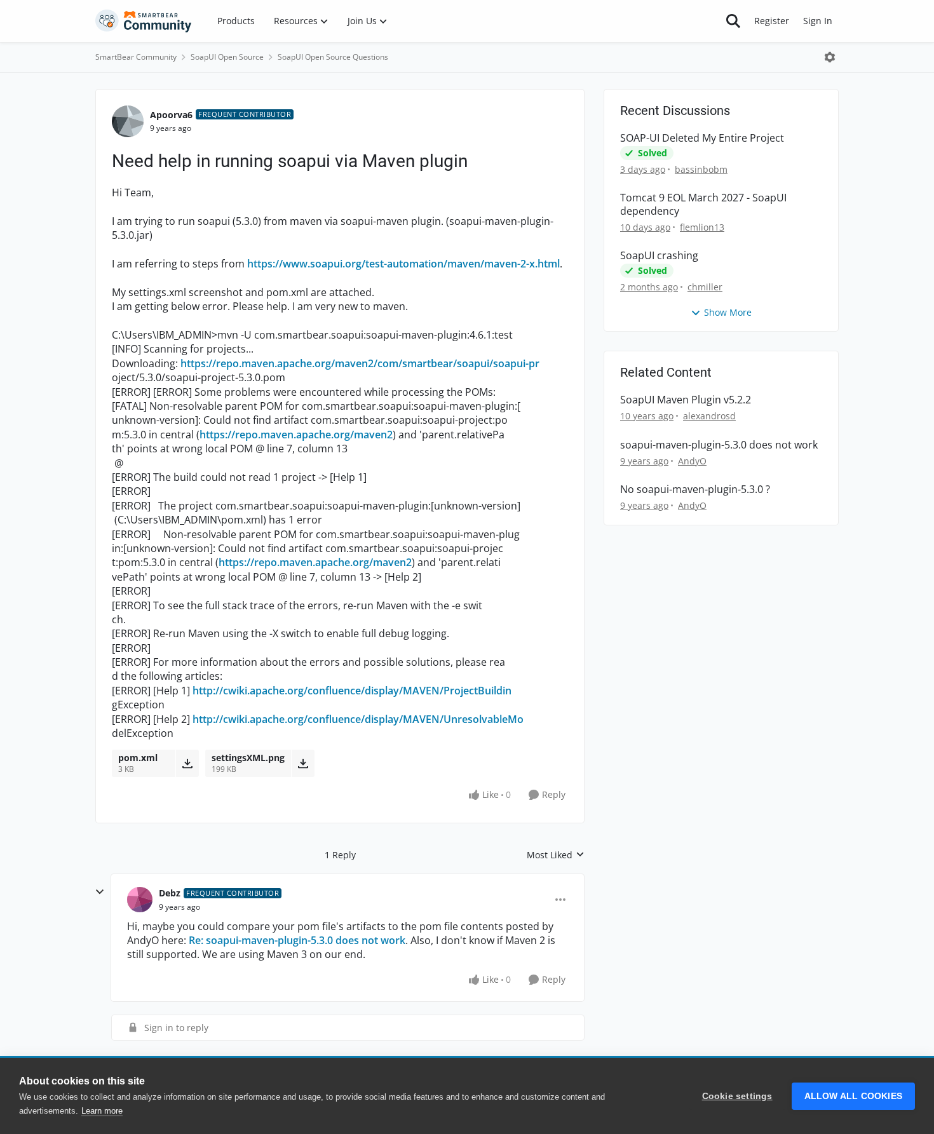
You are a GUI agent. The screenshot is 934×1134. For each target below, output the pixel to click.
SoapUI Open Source (227, 56)
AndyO (692, 461)
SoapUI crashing (659, 255)
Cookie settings (737, 1096)
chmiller (704, 287)
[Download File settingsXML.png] (303, 763)
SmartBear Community (136, 56)
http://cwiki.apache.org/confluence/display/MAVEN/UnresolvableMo (358, 719)
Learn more (102, 1111)
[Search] (733, 21)
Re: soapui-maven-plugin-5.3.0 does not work (297, 940)
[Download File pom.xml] (187, 763)
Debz (169, 893)
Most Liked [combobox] (556, 855)
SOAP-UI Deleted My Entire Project (702, 138)
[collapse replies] (99, 892)
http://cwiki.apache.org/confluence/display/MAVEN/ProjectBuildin (352, 691)
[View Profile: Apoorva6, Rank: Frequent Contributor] (128, 121)
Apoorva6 (171, 115)
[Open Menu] (830, 57)
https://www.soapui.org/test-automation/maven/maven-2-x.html (403, 264)
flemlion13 (702, 227)
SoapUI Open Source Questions (333, 56)
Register (771, 21)
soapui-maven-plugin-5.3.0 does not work (719, 445)
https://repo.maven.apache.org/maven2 (296, 435)
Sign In (817, 21)
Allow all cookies (853, 1096)
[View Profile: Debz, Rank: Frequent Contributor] (139, 899)
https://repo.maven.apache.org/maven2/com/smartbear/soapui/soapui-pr (359, 363)
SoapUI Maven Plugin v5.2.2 (685, 400)
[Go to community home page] (143, 21)
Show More (728, 312)
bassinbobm (701, 169)
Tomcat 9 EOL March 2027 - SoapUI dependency (703, 204)
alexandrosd (709, 416)
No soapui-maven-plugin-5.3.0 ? (695, 489)
